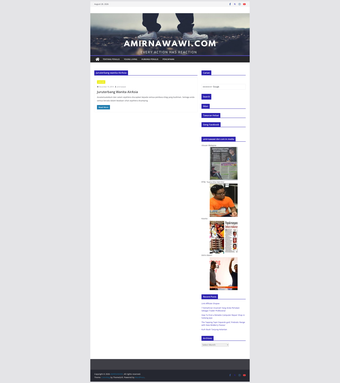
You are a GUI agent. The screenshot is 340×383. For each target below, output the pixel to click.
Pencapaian (168, 59)
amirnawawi (121, 87)
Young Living (130, 59)
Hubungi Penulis (149, 59)
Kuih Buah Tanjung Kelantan (214, 329)
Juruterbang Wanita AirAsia (117, 92)
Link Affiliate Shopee (210, 303)
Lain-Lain (101, 82)
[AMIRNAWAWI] (170, 15)
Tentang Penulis (111, 59)
